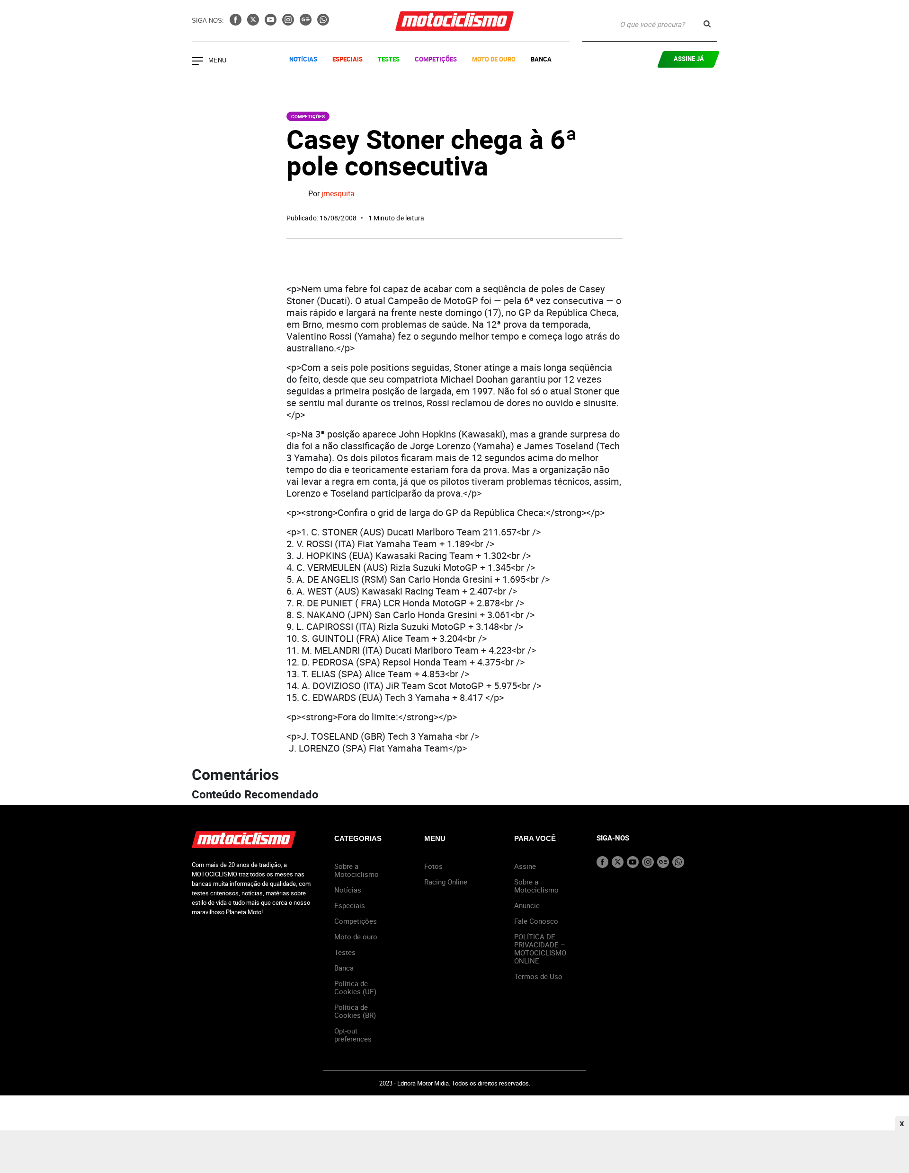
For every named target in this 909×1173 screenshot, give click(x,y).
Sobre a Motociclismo (356, 870)
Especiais (347, 59)
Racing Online (445, 881)
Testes (389, 59)
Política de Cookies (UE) (355, 987)
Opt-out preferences (353, 1034)
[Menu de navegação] (197, 62)
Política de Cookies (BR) (355, 1011)
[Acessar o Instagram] (289, 23)
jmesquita (338, 194)
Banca (541, 59)
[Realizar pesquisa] (707, 24)
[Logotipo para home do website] (454, 21)
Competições (436, 59)
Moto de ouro (355, 936)
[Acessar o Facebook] (236, 23)
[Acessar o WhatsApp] (323, 23)
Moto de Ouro (494, 59)
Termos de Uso (538, 976)
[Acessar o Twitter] (254, 23)
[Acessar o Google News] (306, 23)
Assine (525, 866)
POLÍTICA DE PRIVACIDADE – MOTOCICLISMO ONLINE (540, 948)
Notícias (303, 59)
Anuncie (527, 905)
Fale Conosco (536, 921)
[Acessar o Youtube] (271, 23)
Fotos (433, 866)
